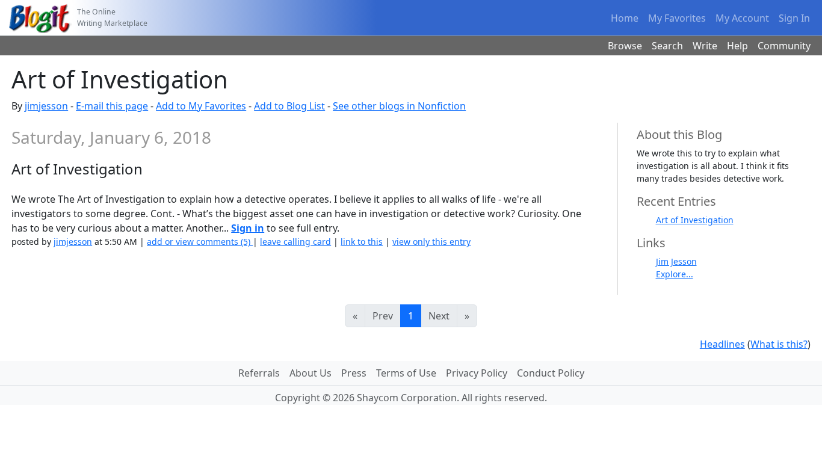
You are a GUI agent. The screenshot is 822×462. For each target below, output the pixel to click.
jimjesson (46, 105)
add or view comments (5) (200, 241)
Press (353, 373)
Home (624, 18)
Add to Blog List (289, 105)
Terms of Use (406, 373)
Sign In (794, 18)
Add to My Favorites (201, 105)
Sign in (247, 228)
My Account (742, 18)
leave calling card (295, 241)
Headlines (722, 344)
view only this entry (431, 241)
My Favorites (677, 18)
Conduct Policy (550, 373)
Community (784, 45)
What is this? (779, 344)
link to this (362, 241)
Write (705, 45)
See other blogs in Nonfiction (399, 105)
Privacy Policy (476, 373)
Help (737, 45)
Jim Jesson (676, 261)
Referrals (259, 373)
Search (667, 45)
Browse (625, 45)
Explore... (674, 274)
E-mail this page (112, 105)
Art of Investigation (695, 220)
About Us (310, 373)
